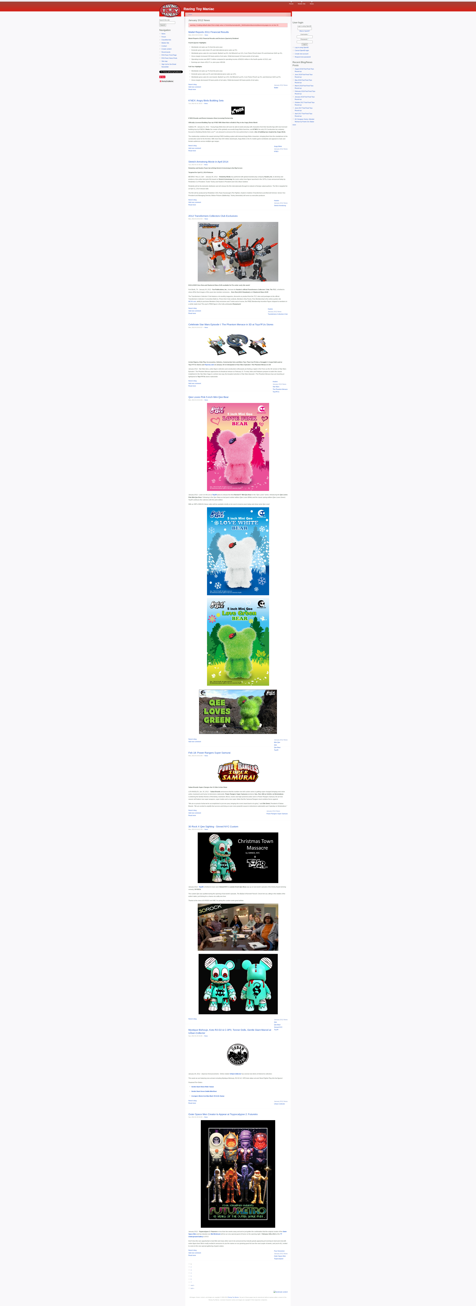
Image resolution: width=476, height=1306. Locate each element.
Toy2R (276, 750)
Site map (164, 61)
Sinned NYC (278, 1027)
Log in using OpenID (302, 47)
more (294, 125)
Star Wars (276, 387)
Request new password (303, 57)
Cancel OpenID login (302, 50)
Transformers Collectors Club (278, 314)
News (312, 4)
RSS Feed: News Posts (169, 58)
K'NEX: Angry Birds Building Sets (206, 100)
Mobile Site (301, 4)
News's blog (192, 84)
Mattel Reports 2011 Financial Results (208, 32)
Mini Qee (277, 742)
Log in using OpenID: (305, 26)
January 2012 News (281, 85)
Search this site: (164, 20)
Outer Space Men (280, 1256)
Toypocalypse (278, 1259)
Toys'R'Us (276, 392)
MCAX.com (192, 301)
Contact (164, 46)
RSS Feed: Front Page (169, 55)
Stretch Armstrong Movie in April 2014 (208, 161)
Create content (166, 49)
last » (192, 1288)
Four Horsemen (279, 1251)
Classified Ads (166, 40)
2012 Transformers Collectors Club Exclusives (213, 216)
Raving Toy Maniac (233, 1297)
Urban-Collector (279, 1104)
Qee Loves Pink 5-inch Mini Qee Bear (208, 397)
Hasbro (276, 200)
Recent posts (166, 52)
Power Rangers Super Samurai (277, 814)
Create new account (301, 54)
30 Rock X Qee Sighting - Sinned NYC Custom (213, 826)
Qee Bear (277, 747)
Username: (304, 34)
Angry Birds (278, 146)
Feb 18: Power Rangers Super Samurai (209, 752)
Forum (291, 4)
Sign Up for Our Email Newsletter (169, 65)
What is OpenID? (304, 31)
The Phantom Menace (280, 389)
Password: (305, 39)
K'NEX (276, 151)
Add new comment (194, 87)
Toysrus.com (209, 365)
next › (192, 1285)
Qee (275, 745)
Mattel (276, 88)
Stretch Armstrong (280, 205)
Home (190, 14)
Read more (192, 89)
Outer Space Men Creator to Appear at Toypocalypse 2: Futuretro (223, 1114)
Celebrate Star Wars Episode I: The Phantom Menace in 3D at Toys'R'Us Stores (230, 324)
